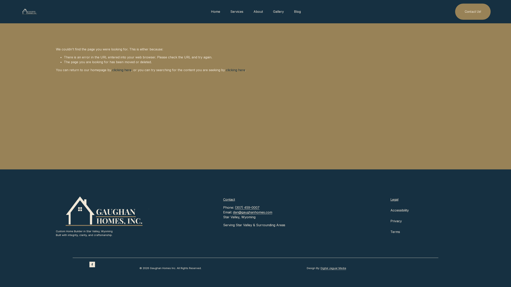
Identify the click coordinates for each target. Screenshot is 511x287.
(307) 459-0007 (247, 207)
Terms (395, 232)
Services (236, 12)
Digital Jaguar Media (333, 268)
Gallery (278, 12)
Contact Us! (473, 11)
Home (215, 12)
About (258, 12)
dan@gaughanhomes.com (252, 212)
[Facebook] (92, 264)
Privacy (396, 221)
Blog (297, 12)
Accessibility (399, 210)
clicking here (121, 70)
